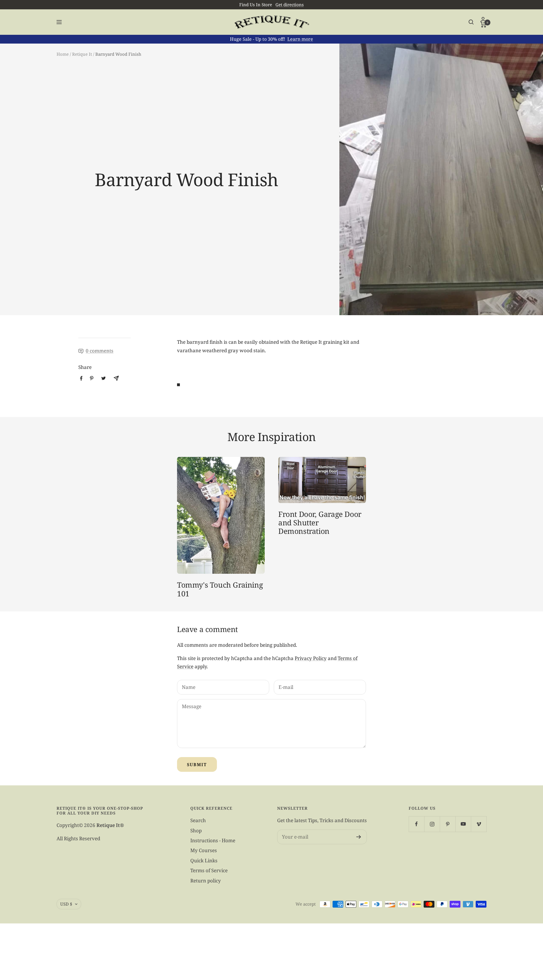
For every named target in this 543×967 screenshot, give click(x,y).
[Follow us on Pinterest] (447, 824)
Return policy (205, 880)
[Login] (483, 19)
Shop (196, 830)
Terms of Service (209, 870)
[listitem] (81, 378)
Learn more (300, 39)
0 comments (99, 350)
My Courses (203, 850)
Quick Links (203, 860)
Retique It (82, 54)
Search (198, 820)
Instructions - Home (212, 840)
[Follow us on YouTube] (463, 824)
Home (63, 54)
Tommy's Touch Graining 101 (220, 589)
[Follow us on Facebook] (416, 824)
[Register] (358, 837)
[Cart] (483, 24)
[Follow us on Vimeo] (478, 824)
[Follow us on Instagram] (432, 824)
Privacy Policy (311, 658)
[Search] (471, 22)
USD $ (66, 904)
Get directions (289, 4)
